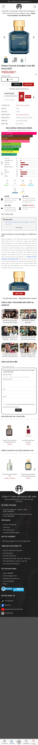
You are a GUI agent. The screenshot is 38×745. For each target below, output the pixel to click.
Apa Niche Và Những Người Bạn (28, 321)
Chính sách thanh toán (9, 555)
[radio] (10, 79)
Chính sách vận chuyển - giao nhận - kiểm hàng (16, 558)
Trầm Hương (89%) (7, 136)
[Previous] (4, 37)
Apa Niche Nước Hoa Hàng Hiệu (14, 609)
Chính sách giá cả (8, 553)
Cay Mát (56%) (6, 144)
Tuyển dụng (6, 527)
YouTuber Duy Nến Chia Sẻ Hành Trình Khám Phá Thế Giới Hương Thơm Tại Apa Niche (10, 355)
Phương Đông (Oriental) (22, 114)
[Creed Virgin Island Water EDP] (10, 465)
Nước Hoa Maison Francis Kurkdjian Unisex (16, 13)
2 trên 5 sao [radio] (6, 377)
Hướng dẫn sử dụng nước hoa (11, 578)
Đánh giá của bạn (8, 374)
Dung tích (4, 76)
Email (4, 396)
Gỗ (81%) (4, 138)
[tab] (19, 214)
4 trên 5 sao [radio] (17, 377)
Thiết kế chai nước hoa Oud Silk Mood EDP (19, 226)
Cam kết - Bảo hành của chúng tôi (12, 550)
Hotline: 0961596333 (8, 573)
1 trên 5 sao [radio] (3, 377)
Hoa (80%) (5, 141)
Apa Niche (5, 11)
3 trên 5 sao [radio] (11, 377)
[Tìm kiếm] (34, 6)
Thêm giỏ (17, 84)
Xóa (36, 74)
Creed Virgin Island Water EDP (9, 475)
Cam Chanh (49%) (7, 151)
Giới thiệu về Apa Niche (9, 524)
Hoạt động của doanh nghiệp (11, 532)
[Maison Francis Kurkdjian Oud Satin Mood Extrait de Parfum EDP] (28, 465)
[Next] (33, 37)
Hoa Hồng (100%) (7, 133)
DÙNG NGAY (28, 96)
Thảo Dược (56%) (7, 146)
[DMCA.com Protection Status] (18, 589)
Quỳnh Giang (12, 298)
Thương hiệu (14, 11)
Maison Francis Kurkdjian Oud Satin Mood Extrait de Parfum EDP (28, 475)
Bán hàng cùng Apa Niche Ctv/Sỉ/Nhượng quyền (16, 541)
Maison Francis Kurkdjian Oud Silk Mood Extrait (10, 441)
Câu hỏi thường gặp (8, 581)
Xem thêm (19, 227)
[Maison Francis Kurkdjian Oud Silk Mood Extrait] (10, 431)
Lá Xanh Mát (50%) (7, 149)
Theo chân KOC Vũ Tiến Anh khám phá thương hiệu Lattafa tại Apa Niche (28, 338)
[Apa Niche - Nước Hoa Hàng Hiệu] (19, 7)
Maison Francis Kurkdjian (27, 11)
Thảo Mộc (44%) (7, 154)
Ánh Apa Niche (9, 600)
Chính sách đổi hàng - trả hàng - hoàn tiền (15, 561)
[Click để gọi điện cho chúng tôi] (19, 742)
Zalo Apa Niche (9, 613)
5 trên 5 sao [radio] (25, 377)
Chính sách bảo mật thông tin (11, 563)
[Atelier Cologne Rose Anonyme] (28, 431)
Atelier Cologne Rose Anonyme (28, 441)
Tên (4, 389)
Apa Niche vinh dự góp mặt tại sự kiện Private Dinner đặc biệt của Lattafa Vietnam (10, 322)
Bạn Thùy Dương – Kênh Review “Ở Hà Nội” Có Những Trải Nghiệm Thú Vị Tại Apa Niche (28, 355)
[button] (3, 6)
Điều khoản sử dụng (8, 530)
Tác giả (5, 583)
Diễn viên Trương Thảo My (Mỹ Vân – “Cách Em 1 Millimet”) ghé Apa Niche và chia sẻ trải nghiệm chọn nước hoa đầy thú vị (10, 338)
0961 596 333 (31, 205)
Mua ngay (28, 84)
